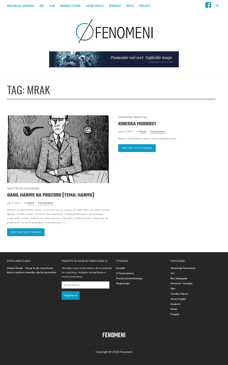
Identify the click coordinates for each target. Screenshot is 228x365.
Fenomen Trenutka (132, 117)
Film (52, 6)
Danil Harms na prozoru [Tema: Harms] (50, 195)
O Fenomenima (125, 273)
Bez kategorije (179, 278)
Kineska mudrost (137, 124)
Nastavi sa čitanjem (26, 232)
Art (42, 6)
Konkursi (115, 6)
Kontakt (120, 268)
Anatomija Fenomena (20, 6)
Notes (130, 6)
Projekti (145, 6)
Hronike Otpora (70, 6)
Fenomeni (114, 335)
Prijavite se (70, 295)
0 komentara (45, 202)
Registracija (122, 283)
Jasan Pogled (95, 6)
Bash (31, 202)
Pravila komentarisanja (129, 278)
